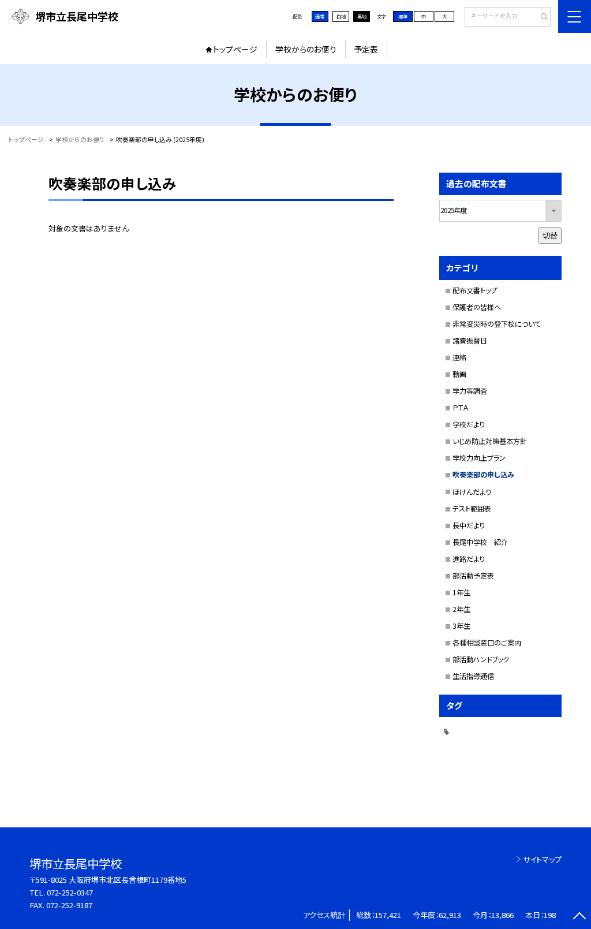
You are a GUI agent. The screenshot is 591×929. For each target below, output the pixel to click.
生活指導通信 (473, 676)
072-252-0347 (70, 892)
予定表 (366, 49)
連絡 (459, 357)
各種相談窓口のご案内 (486, 642)
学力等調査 (469, 391)
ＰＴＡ (460, 407)
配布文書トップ (474, 290)
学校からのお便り (305, 49)
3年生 (461, 626)
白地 (341, 16)
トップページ (235, 49)
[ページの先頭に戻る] (579, 917)
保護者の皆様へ (476, 307)
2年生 (461, 609)
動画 (459, 374)
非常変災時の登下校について (496, 324)
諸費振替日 (469, 340)
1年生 (461, 592)
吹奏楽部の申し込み (483, 474)
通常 (319, 16)
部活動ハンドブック (480, 659)
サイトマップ (542, 859)
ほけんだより (471, 492)
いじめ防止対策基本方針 (489, 441)
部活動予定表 (473, 575)
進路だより (468, 559)
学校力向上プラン (479, 458)
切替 (550, 235)
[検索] (540, 17)
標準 (402, 16)
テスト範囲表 (471, 508)
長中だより (468, 525)
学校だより (468, 424)
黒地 (361, 16)
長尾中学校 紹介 (480, 542)
